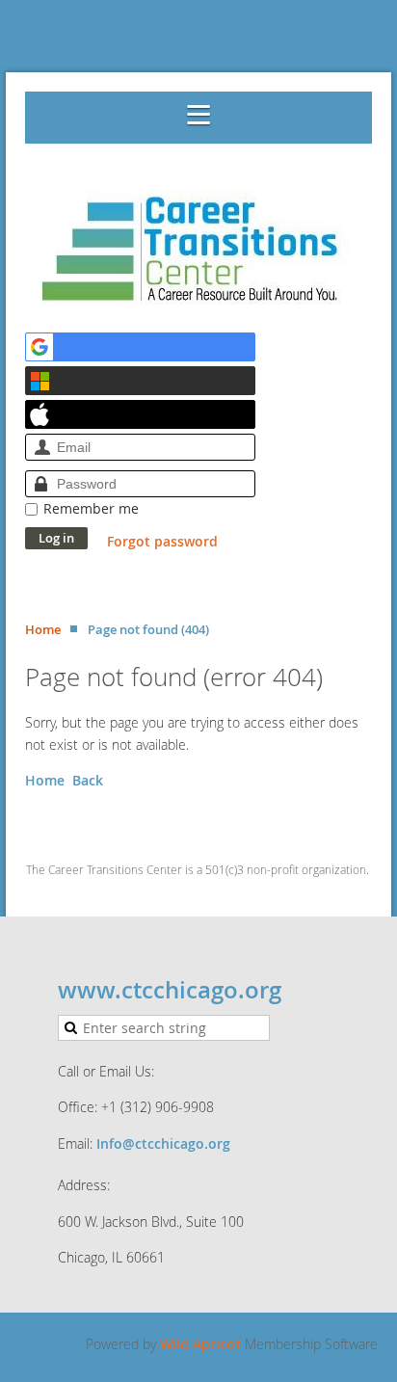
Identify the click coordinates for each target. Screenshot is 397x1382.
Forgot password (162, 541)
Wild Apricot (200, 1344)
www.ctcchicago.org (169, 989)
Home (43, 629)
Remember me (91, 508)
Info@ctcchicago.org (163, 1143)
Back (87, 780)
